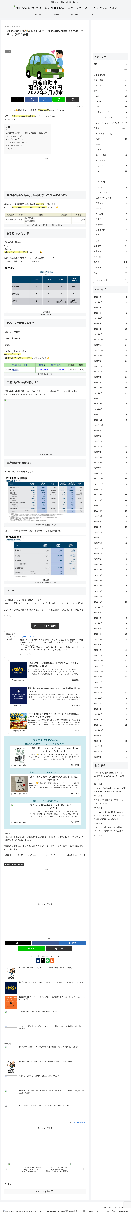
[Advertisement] (45, 42)
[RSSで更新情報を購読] (30, 654)
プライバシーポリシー (120, 1207)
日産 (15, 864)
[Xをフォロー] (24, 654)
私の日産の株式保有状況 (16, 139)
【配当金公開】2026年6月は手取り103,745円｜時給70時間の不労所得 (108, 829)
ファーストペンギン (29, 636)
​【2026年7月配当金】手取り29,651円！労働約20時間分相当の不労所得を (110, 789)
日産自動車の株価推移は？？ (18, 142)
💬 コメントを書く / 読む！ (45, 626)
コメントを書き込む (45, 1191)
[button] (72, 99)
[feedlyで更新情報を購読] (27, 654)
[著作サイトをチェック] (21, 654)
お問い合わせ (107, 1207)
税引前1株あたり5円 (14, 136)
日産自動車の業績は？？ (16, 145)
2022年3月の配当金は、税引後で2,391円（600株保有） (27, 133)
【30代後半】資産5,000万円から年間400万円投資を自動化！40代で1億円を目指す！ (110, 776)
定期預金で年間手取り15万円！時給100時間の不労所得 (110, 801)
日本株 (8, 864)
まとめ (9, 149)
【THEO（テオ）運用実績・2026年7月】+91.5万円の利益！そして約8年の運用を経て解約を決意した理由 (110, 815)
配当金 (21, 864)
